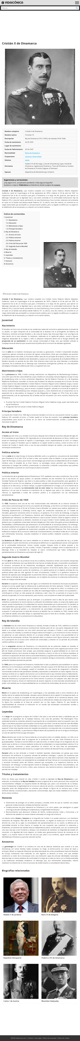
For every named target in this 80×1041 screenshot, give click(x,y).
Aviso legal (38, 1038)
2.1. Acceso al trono (13, 235)
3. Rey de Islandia (10, 249)
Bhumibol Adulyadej (50, 1001)
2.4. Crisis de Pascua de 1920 (16, 243)
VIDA (13, 2)
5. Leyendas (8, 255)
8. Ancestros (8, 264)
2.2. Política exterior (13, 237)
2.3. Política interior (13, 240)
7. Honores (8, 261)
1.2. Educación (11, 223)
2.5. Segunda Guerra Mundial (17, 246)
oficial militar (37, 156)
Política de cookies (63, 1038)
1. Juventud (8, 217)
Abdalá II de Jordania (12, 914)
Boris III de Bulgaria (49, 914)
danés (27, 160)
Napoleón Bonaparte (12, 958)
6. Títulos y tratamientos (13, 258)
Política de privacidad (49, 1038)
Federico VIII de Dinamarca (52, 958)
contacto (57, 185)
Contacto (30, 1038)
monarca (28, 156)
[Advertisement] (40, 26)
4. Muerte (7, 252)
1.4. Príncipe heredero (14, 229)
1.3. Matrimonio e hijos (14, 226)
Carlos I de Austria (11, 1001)
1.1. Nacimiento (11, 220)
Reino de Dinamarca (32, 153)
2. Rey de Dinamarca (11, 232)
